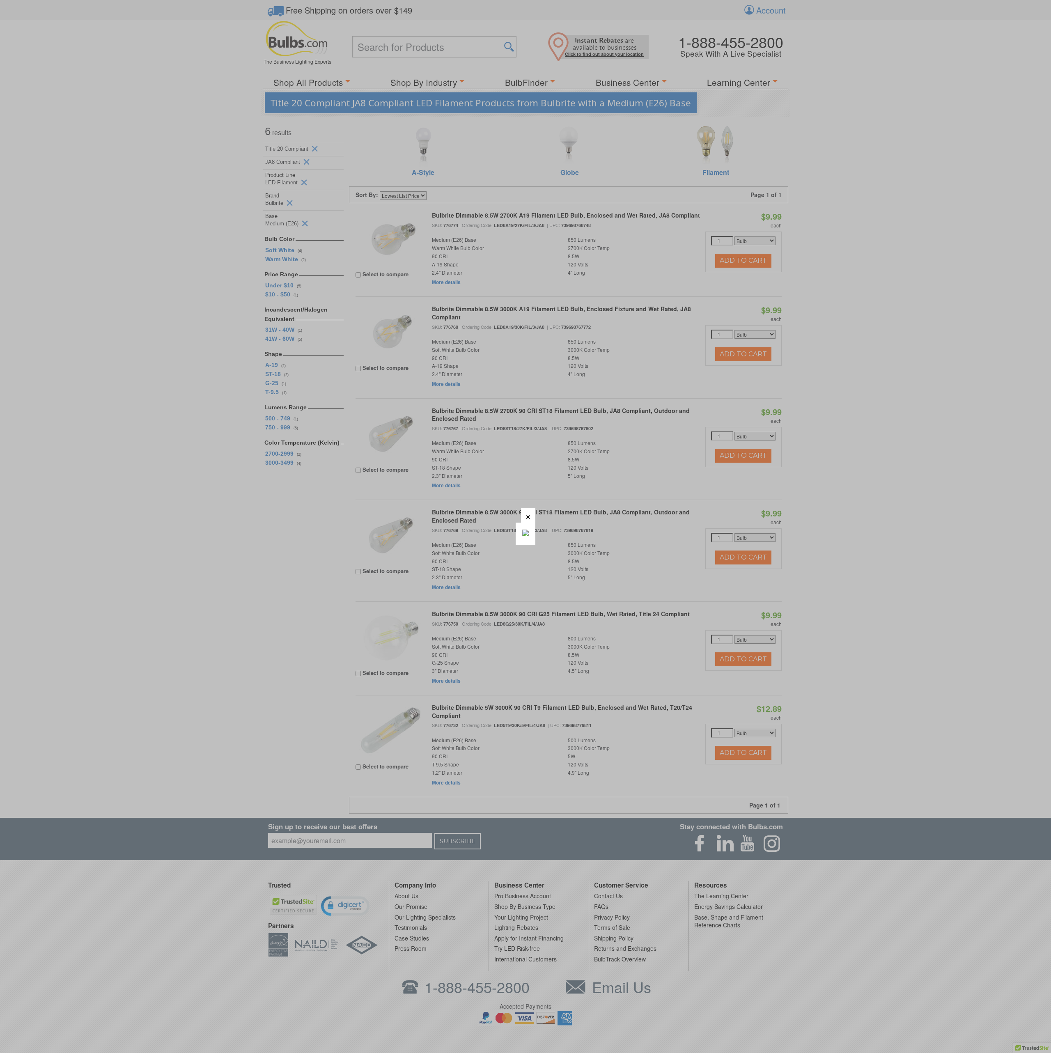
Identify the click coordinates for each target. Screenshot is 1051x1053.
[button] (528, 515)
